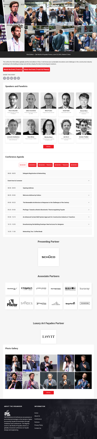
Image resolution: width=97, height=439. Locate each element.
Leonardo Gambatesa (13, 137)
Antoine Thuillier (84, 137)
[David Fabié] (66, 101)
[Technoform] (85, 303)
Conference (38, 419)
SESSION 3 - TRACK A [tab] (45, 165)
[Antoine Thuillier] (84, 127)
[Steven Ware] (84, 101)
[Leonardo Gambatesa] (13, 127)
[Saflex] (27, 303)
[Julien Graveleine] (31, 101)
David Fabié (66, 110)
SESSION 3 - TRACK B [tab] (61, 165)
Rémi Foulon (48, 110)
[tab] (48, 173)
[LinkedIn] (11, 78)
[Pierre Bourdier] (13, 101)
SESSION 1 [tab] (23, 165)
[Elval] (41, 288)
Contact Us (37, 428)
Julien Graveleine (31, 110)
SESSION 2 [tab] (32, 165)
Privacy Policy (38, 425)
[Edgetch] (27, 288)
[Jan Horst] (66, 127)
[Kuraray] (85, 288)
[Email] (18, 78)
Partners (37, 422)
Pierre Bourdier (13, 110)
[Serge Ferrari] (70, 303)
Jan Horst (66, 137)
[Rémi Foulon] (48, 101)
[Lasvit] (48, 336)
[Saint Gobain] (56, 303)
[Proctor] (12, 303)
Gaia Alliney (31, 137)
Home (36, 413)
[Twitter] (8, 78)
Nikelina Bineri (48, 137)
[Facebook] (4, 78)
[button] (2, 25)
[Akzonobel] (12, 288)
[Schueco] (48, 257)
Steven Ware (84, 111)
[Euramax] (56, 288)
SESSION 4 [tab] (74, 165)
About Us (37, 416)
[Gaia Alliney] (31, 127)
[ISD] (70, 288)
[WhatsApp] (15, 78)
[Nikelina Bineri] (48, 127)
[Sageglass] (41, 303)
